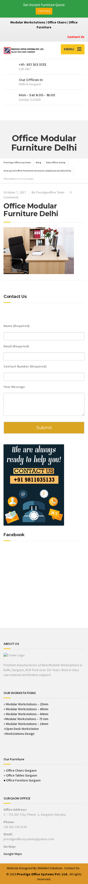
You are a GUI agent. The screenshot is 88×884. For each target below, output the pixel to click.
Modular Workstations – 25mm (26, 704)
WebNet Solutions (50, 868)
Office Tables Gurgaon (21, 775)
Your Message (14, 387)
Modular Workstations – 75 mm (26, 719)
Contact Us (75, 37)
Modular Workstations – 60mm (26, 714)
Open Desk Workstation (22, 729)
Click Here (44, 11)
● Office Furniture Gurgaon (22, 780)
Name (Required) (17, 326)
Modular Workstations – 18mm (27, 724)
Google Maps (13, 854)
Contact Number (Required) (25, 366)
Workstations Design (19, 734)
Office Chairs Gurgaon (21, 770)
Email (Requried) (16, 346)
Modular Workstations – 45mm (26, 709)
